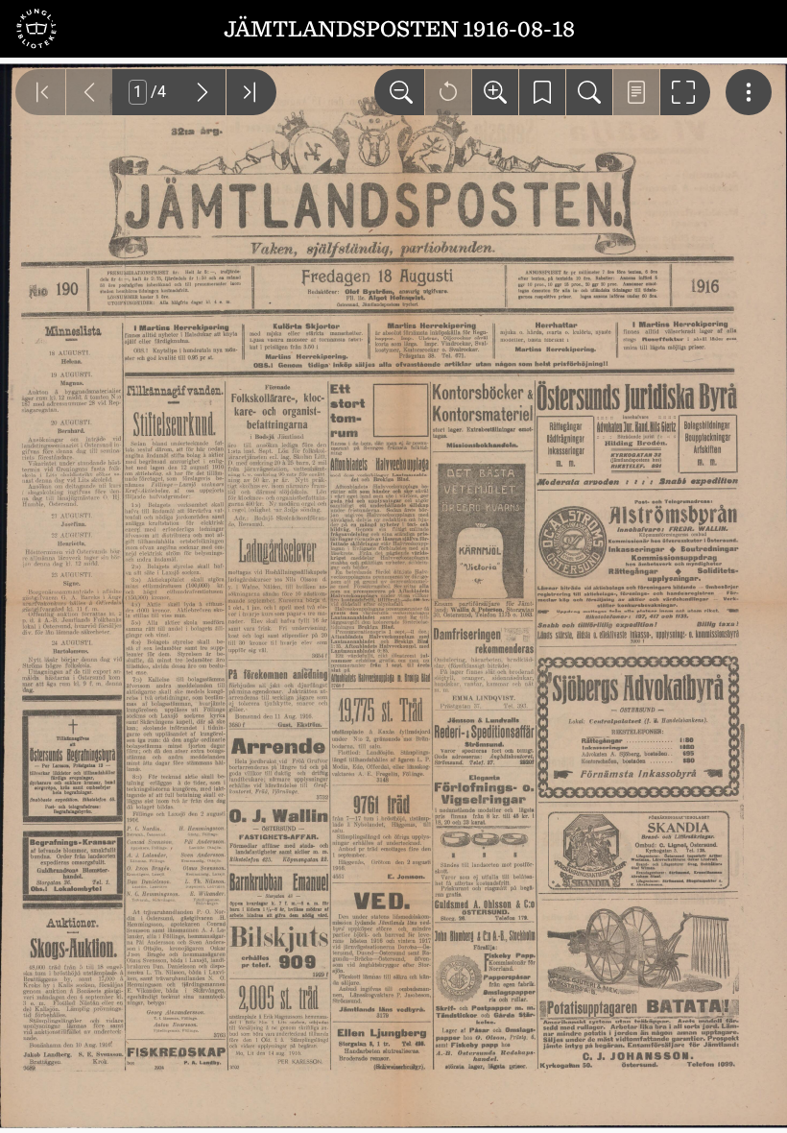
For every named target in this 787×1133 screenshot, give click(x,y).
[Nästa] (202, 92)
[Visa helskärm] (685, 92)
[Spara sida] (542, 92)
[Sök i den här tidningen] (589, 92)
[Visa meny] (749, 92)
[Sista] (251, 92)
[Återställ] (448, 92)
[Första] (40, 92)
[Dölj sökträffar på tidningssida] (636, 92)
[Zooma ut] (399, 92)
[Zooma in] (495, 92)
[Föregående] (89, 92)
